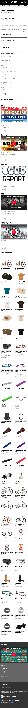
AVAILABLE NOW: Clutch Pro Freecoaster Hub (10, 86)
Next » (14, 40)
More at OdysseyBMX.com (6, 34)
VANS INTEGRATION (5, 60)
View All (3, 93)
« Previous (9, 40)
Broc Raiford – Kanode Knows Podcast (8, 78)
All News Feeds (7, 99)
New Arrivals (6, 252)
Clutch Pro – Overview (5, 67)
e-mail (8, 692)
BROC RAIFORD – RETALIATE (7, 82)
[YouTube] (8, 47)
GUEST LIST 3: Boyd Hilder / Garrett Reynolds (10, 56)
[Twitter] (6, 47)
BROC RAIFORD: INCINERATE (7, 64)
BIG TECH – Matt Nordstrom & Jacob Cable (9, 71)
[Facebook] (4, 47)
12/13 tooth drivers (8, 18)
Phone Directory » (5, 678)
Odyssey (10, 11)
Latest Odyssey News (7, 53)
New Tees (3, 89)
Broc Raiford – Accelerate (6, 75)
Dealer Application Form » (9, 696)
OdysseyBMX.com (8, 12)
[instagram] (1, 47)
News (3, 11)
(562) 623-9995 (5, 676)
